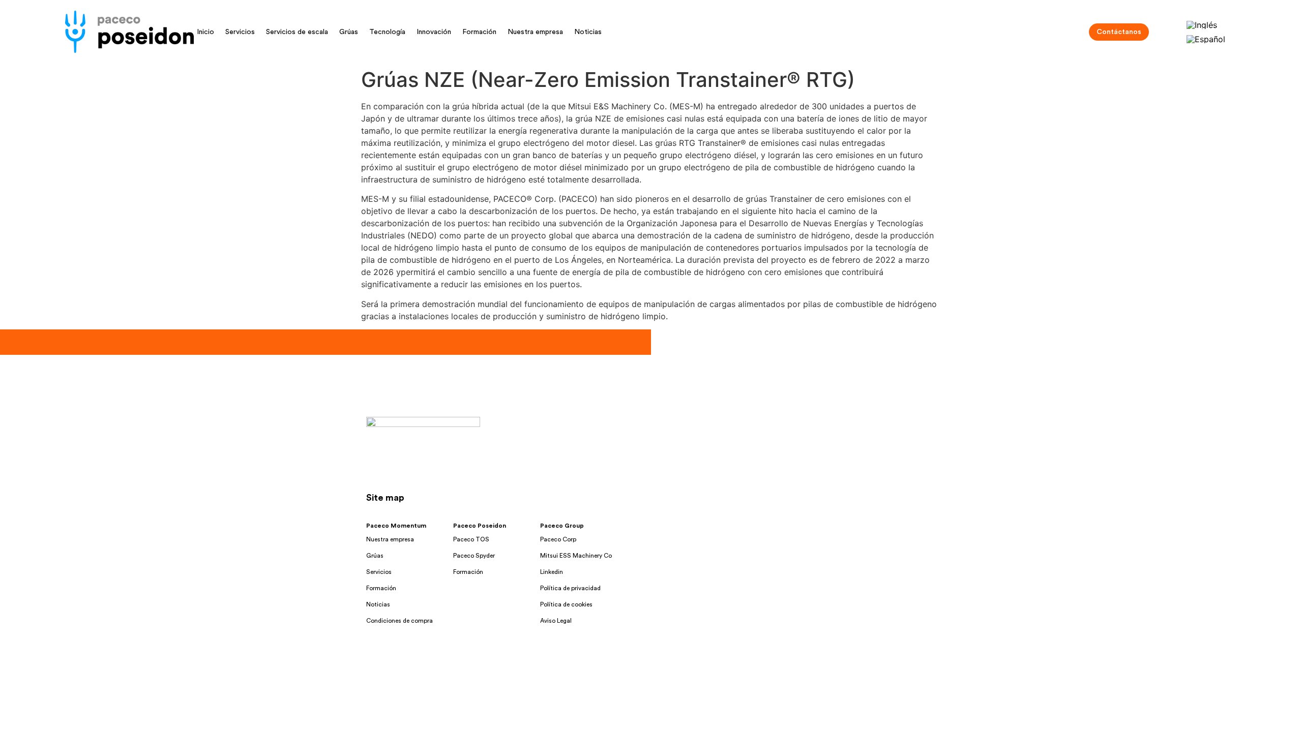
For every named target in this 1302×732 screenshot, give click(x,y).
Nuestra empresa (535, 32)
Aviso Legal (556, 621)
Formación (479, 32)
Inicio (205, 32)
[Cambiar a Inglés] (1201, 24)
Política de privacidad (570, 588)
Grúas (348, 32)
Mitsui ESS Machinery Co (576, 556)
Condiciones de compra (399, 621)
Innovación (434, 32)
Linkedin (551, 572)
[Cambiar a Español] (1205, 39)
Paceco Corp (558, 539)
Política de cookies (566, 604)
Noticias (588, 32)
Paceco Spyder (474, 556)
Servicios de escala (297, 32)
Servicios (240, 32)
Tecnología (387, 32)
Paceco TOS (471, 539)
